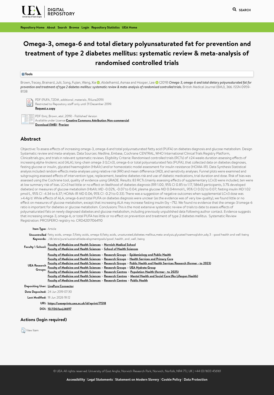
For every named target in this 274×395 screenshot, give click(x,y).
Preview (64, 125)
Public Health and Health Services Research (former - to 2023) (170, 263)
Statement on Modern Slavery (137, 379)
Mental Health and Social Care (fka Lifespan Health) (164, 276)
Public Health (139, 280)
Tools (28, 74)
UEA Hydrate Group (143, 267)
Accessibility (76, 379)
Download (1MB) (46, 125)
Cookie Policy (171, 379)
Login (85, 27)
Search (62, 27)
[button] (23, 330)
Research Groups (115, 255)
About (51, 27)
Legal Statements (100, 379)
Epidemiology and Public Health (150, 255)
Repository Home (33, 27)
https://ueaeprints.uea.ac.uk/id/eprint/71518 (77, 303)
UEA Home (129, 27)
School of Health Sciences (121, 249)
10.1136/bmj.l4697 (59, 309)
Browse (74, 27)
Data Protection (195, 379)
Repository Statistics (105, 27)
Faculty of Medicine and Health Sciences (74, 244)
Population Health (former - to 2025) (154, 272)
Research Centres (115, 272)
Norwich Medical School (120, 244)
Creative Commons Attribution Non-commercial (97, 120)
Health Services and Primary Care (151, 259)
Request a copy (45, 108)
